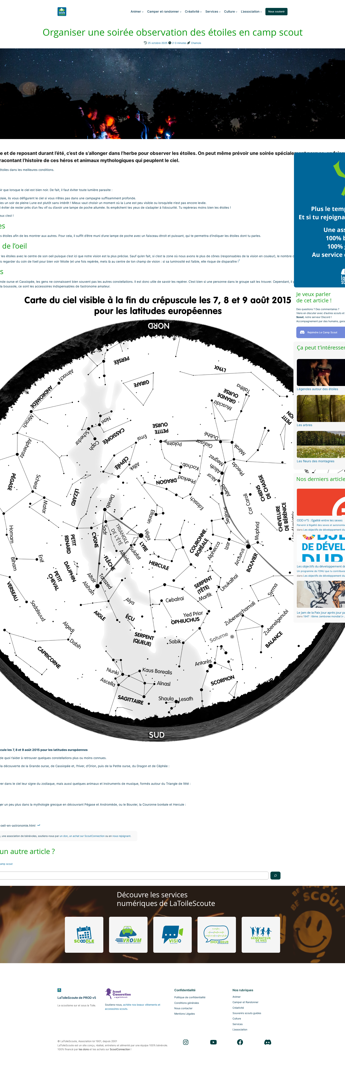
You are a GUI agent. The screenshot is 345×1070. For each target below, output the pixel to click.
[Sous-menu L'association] (261, 11)
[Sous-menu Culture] (236, 11)
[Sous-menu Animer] (143, 11)
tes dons (84, 1049)
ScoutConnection (120, 1049)
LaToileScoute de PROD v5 (77, 997)
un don (64, 835)
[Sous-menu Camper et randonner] (180, 11)
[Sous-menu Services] (220, 11)
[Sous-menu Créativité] (201, 11)
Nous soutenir (276, 11)
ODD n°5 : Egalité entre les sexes (319, 520)
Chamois (196, 42)
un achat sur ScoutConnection (87, 835)
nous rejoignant (121, 835)
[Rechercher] (275, 875)
